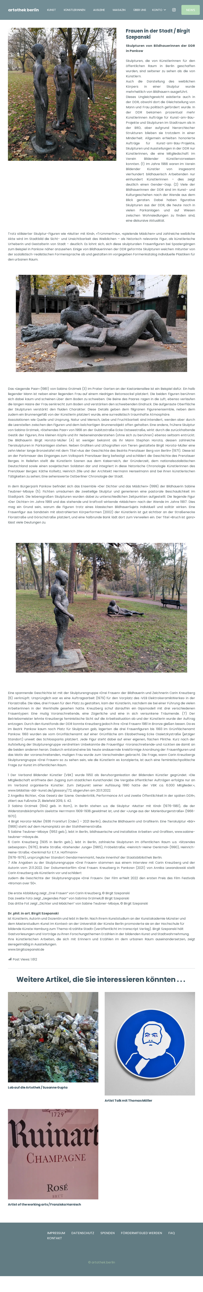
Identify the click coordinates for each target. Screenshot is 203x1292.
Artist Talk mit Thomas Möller (128, 1100)
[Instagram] (173, 9)
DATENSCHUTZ (82, 1233)
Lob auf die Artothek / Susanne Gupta (38, 1087)
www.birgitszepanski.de (26, 949)
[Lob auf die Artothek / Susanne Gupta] (53, 1037)
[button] (107, 10)
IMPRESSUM (56, 1233)
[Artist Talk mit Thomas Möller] (150, 1044)
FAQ (171, 1233)
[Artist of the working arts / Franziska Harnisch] (53, 1154)
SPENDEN (108, 1233)
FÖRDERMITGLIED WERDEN (141, 1233)
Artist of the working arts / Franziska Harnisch (44, 1204)
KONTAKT (54, 1238)
